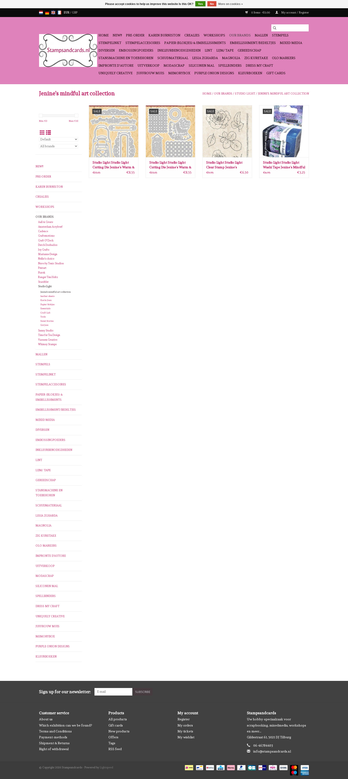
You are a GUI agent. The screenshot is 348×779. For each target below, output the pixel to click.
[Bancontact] (199, 767)
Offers (113, 737)
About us (46, 719)
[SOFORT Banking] (230, 767)
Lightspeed (106, 767)
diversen (106, 50)
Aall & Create (45, 222)
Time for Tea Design (49, 335)
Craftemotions (46, 235)
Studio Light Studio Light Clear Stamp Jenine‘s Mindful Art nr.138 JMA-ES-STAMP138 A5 (226, 165)
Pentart (42, 268)
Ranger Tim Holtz (48, 277)
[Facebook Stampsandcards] (297, 692)
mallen (261, 35)
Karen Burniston (164, 35)
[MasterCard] (293, 767)
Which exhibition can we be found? (65, 725)
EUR (67, 12)
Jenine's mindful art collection (283, 93)
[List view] (48, 133)
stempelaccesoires (142, 43)
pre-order (135, 35)
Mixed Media (291, 43)
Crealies (192, 35)
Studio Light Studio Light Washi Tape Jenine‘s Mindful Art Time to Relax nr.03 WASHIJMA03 (284, 165)
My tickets (185, 731)
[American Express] (304, 772)
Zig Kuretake (256, 58)
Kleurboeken (250, 73)
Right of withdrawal (54, 749)
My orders (185, 725)
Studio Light (245, 93)
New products (118, 731)
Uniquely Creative (115, 73)
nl (41, 12)
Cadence (43, 231)
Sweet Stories (47, 321)
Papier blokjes (47, 304)
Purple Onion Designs (214, 73)
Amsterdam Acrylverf (50, 226)
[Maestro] (293, 772)
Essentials (45, 308)
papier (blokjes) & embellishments (195, 43)
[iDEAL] (188, 767)
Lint (208, 50)
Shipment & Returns (54, 743)
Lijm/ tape (225, 50)
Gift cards (276, 73)
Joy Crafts (43, 249)
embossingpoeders (136, 50)
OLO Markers (283, 58)
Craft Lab (45, 312)
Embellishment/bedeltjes (253, 43)
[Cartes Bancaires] (251, 767)
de (47, 12)
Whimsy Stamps (47, 344)
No (212, 4)
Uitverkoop (149, 65)
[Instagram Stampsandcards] (305, 692)
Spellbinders (230, 65)
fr (59, 12)
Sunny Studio (45, 330)
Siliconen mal (201, 65)
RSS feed (115, 749)
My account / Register (295, 12)
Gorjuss (44, 325)
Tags (111, 743)
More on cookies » (230, 4)
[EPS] (272, 767)
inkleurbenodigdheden (179, 50)
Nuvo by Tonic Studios (51, 263)
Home (103, 35)
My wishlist (186, 737)
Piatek (41, 272)
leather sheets (47, 296)
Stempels (280, 35)
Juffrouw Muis (150, 73)
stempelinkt (109, 43)
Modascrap (174, 65)
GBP (74, 12)
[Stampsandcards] (68, 50)
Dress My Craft (259, 65)
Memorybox (179, 73)
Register (184, 719)
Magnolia (231, 58)
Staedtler (43, 281)
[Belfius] (209, 767)
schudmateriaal (172, 58)
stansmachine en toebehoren (125, 58)
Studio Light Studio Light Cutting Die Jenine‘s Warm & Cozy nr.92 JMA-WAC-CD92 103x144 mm (113, 165)
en (53, 12)
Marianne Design (47, 254)
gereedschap (249, 50)
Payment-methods (53, 737)
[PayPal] (241, 767)
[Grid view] (42, 133)
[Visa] (304, 767)
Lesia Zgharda (205, 58)
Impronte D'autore (116, 65)
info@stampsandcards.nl (272, 751)
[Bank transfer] (283, 767)
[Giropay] (262, 767)
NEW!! (117, 35)
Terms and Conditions (55, 731)
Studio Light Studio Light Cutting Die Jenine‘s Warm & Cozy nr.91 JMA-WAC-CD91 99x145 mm (170, 165)
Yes (200, 4)
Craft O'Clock (46, 240)
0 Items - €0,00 (260, 12)
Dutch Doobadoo (47, 245)
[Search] (274, 28)
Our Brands (240, 35)
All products (117, 719)
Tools (43, 316)
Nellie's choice (46, 258)
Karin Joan (46, 300)
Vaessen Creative (47, 339)
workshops (214, 35)
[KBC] (220, 767)
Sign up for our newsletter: (65, 691)
